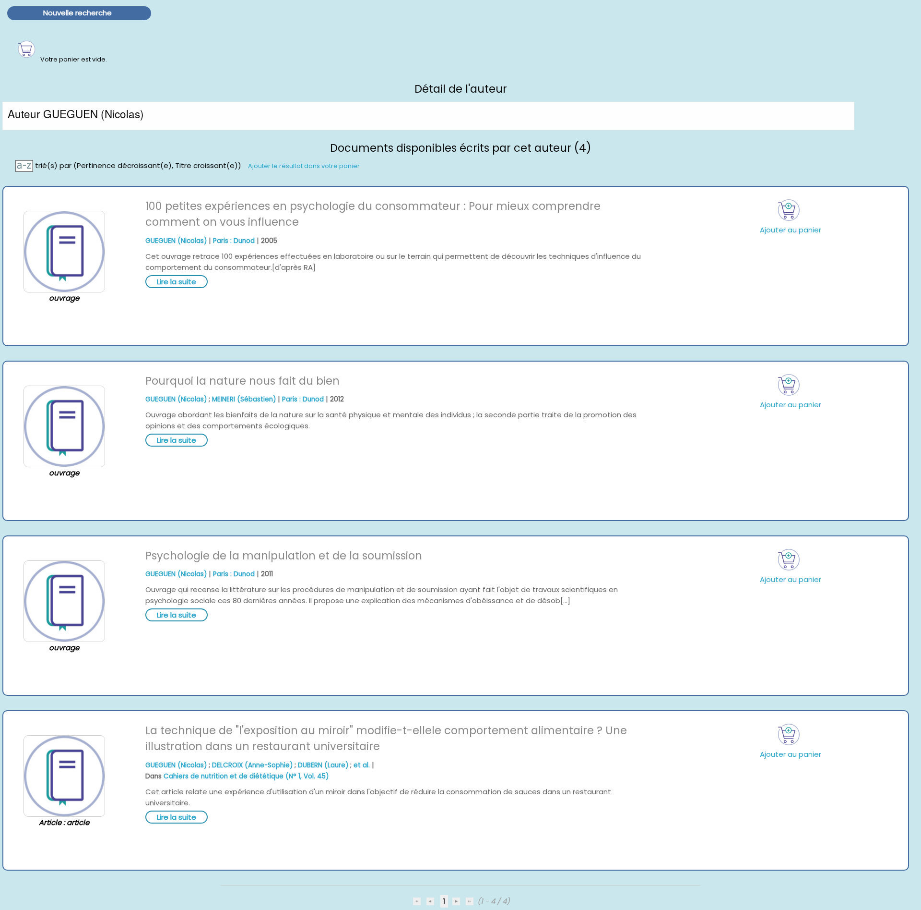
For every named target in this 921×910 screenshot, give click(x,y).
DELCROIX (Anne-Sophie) (252, 765)
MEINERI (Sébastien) (244, 399)
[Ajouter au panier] (788, 210)
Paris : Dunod (234, 240)
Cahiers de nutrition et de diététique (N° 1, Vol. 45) (246, 776)
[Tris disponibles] (25, 165)
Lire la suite (176, 282)
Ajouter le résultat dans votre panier (304, 165)
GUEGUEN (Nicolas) (176, 240)
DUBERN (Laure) (323, 765)
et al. (362, 765)
